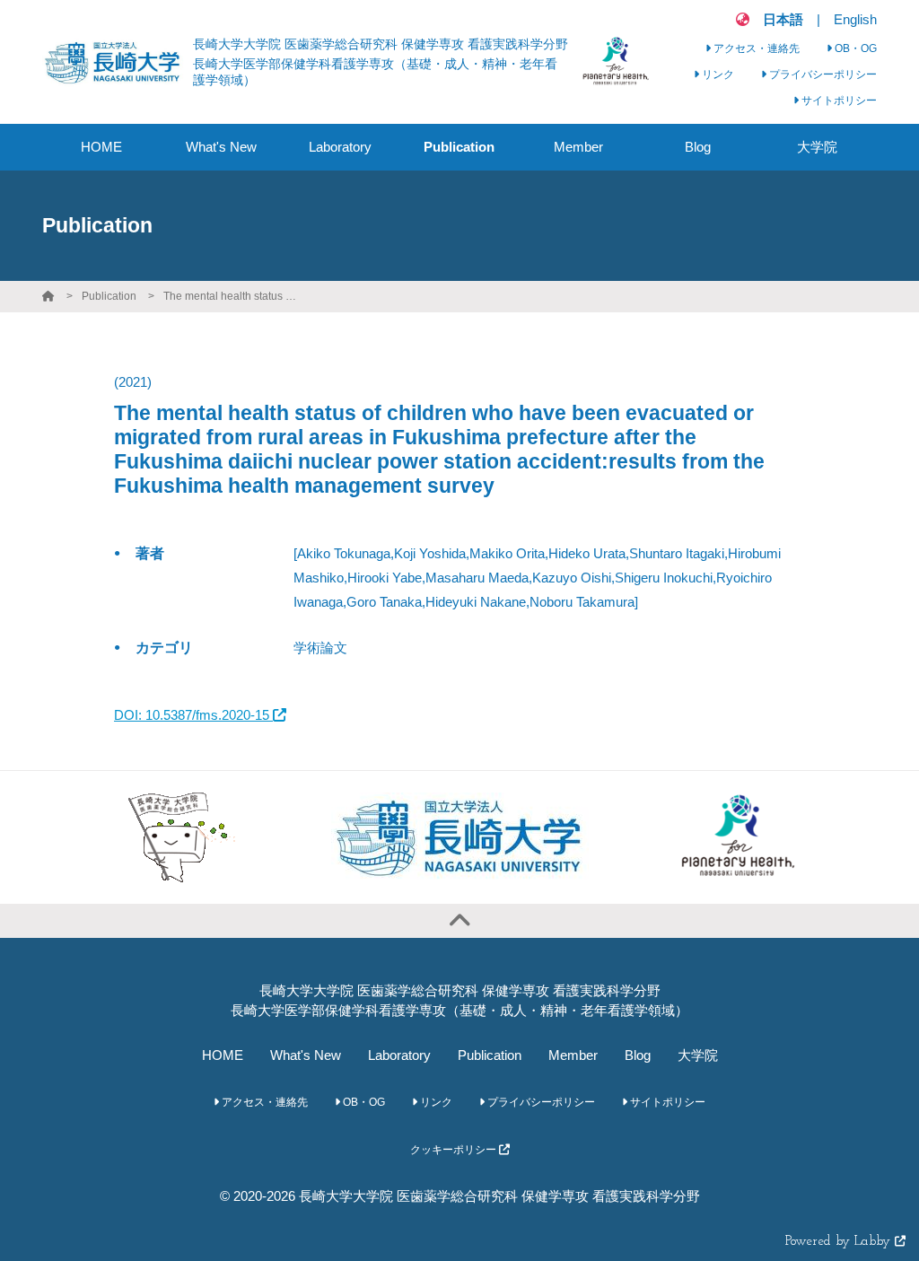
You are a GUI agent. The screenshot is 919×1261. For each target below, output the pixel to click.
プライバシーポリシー (821, 74)
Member (573, 1055)
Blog (638, 1055)
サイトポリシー (838, 100)
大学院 (698, 1055)
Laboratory (399, 1055)
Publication (109, 296)
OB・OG (854, 48)
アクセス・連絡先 (755, 48)
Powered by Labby (840, 1241)
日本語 (783, 19)
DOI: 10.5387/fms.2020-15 (193, 714)
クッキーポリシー (454, 1149)
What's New (305, 1055)
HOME (222, 1055)
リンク (716, 74)
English (855, 19)
